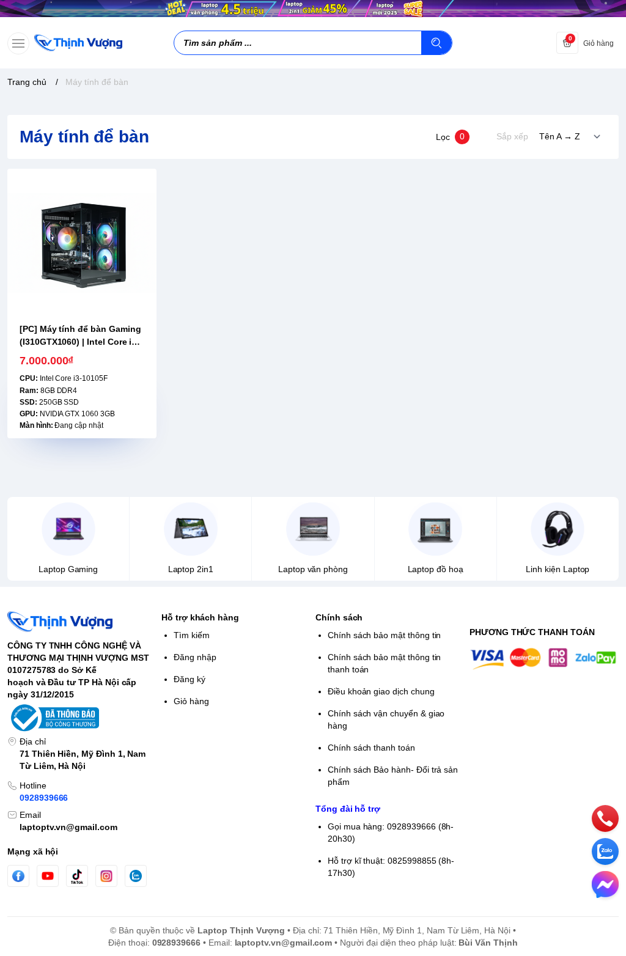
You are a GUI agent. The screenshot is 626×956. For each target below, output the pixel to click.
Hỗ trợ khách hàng (200, 617)
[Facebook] (18, 876)
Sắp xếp (512, 136)
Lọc (450, 136)
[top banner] (313, 8)
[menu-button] (18, 43)
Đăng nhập (195, 657)
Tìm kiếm (192, 635)
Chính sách (339, 617)
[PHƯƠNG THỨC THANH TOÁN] (544, 658)
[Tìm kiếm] (436, 42)
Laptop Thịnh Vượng (241, 930)
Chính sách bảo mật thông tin (384, 635)
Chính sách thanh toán (371, 747)
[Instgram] (106, 876)
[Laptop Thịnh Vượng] (78, 42)
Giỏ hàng (191, 701)
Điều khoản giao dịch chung (381, 691)
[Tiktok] (77, 876)
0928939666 (44, 798)
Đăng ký (189, 679)
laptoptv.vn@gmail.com (68, 827)
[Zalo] (136, 876)
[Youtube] (48, 876)
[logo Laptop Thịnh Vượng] (81, 621)
